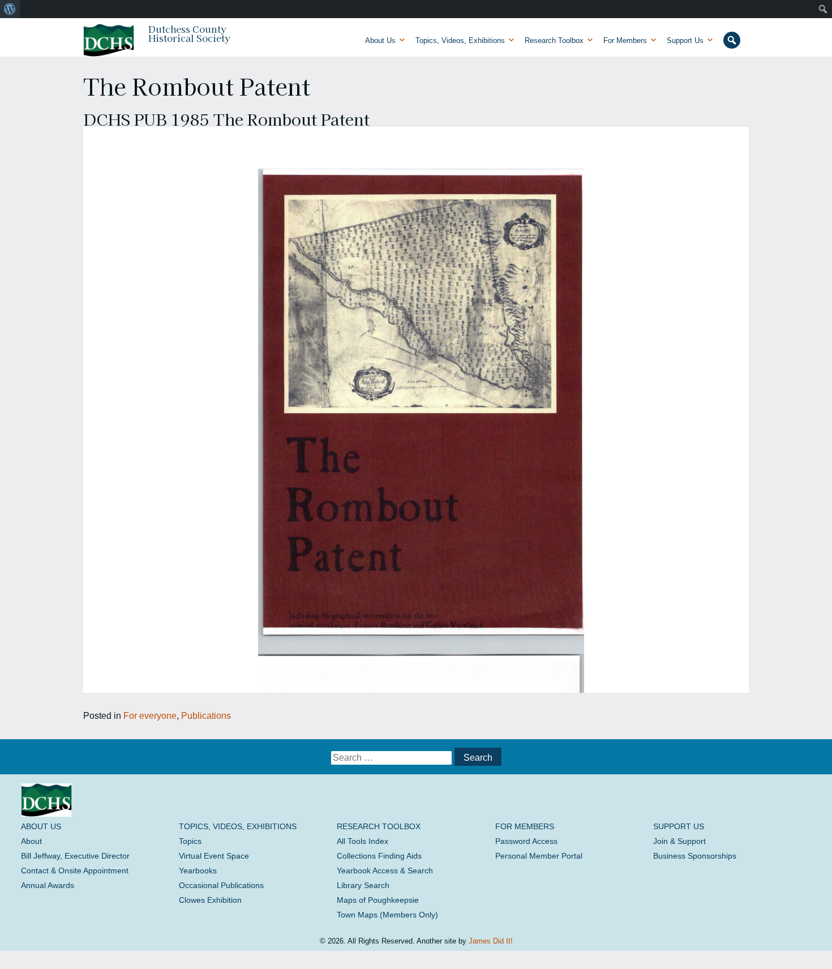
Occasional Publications (221, 885)
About (31, 841)
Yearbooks (198, 870)
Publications (206, 716)
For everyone (150, 716)
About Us (380, 40)
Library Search (363, 885)
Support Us (685, 40)
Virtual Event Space (214, 855)
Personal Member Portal (538, 855)
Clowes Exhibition (210, 899)
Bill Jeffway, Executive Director (75, 855)
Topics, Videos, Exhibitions (460, 40)
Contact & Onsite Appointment (74, 870)
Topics (190, 841)
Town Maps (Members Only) (387, 914)
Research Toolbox (554, 40)
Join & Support (679, 841)
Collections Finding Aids (379, 855)
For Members (625, 40)
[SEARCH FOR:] (392, 757)
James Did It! (491, 941)
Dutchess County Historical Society (189, 33)
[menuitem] (10, 9)
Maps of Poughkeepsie (378, 899)
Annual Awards (47, 885)
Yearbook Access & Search (385, 870)
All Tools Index (362, 841)
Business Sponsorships (694, 855)
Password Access (526, 841)
